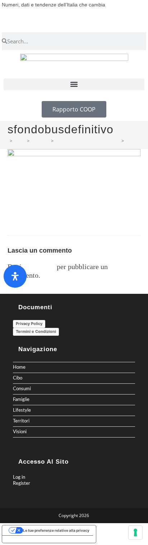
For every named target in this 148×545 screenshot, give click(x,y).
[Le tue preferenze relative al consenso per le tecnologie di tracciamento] (135, 532)
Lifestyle (22, 410)
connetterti (39, 267)
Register (21, 483)
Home (19, 367)
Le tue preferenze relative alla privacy (56, 530)
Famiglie (21, 399)
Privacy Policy (29, 323)
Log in (19, 477)
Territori (21, 421)
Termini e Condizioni (36, 331)
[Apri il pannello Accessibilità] (15, 276)
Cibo (17, 378)
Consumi (22, 388)
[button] (74, 84)
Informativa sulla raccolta (28, 539)
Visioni (20, 431)
